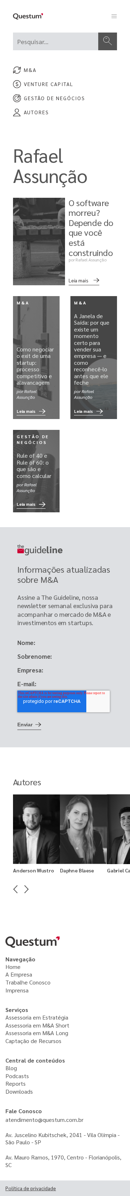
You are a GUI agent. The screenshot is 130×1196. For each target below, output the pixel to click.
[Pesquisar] (107, 41)
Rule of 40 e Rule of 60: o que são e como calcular (34, 465)
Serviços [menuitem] (16, 1009)
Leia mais (78, 280)
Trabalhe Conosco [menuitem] (28, 982)
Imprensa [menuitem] (17, 990)
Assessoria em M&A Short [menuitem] (38, 1025)
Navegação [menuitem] (20, 959)
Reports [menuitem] (15, 1083)
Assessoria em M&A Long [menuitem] (36, 1033)
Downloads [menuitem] (19, 1091)
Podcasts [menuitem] (17, 1076)
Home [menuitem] (13, 966)
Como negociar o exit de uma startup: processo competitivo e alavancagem (35, 365)
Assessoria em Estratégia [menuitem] (36, 1017)
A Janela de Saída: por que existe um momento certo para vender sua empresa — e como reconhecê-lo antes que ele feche (91, 349)
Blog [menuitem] (11, 1068)
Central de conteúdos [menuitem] (35, 1060)
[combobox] (55, 41)
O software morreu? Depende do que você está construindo (91, 227)
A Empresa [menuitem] (18, 974)
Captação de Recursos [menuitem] (33, 1041)
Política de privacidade (30, 1188)
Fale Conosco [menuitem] (23, 1111)
